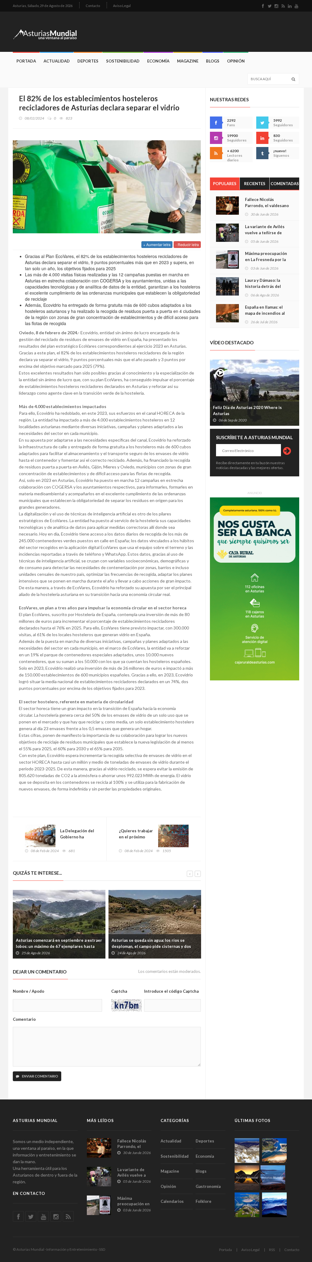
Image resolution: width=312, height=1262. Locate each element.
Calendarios (172, 1201)
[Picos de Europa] (274, 1204)
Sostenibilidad (123, 61)
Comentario (24, 1019)
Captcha (119, 991)
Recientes (254, 183)
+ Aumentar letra (157, 244)
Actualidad (57, 61)
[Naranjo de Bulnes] (247, 1150)
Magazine (187, 61)
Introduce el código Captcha (171, 991)
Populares (224, 183)
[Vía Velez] (273, 1177)
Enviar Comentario (39, 1076)
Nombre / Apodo (28, 991)
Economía (158, 61)
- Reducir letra (187, 244)
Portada (26, 61)
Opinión (236, 61)
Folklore (203, 1201)
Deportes (87, 61)
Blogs (212, 61)
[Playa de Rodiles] (274, 1150)
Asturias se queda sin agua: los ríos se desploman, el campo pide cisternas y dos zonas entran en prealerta (151, 946)
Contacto (93, 6)
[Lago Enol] (247, 1177)
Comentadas (285, 183)
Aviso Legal (122, 6)
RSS (272, 1249)
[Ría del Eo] (247, 1204)
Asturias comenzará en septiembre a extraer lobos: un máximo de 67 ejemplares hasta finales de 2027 (59, 946)
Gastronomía (208, 1186)
